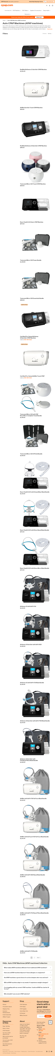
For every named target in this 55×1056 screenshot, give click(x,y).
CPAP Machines (23, 1004)
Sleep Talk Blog (6, 1026)
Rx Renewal (22, 1013)
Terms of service (17, 1051)
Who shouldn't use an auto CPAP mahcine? (17, 994)
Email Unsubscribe (7, 1014)
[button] (50, 33)
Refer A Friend (6, 1028)
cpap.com (7, 1049)
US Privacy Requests (6, 1053)
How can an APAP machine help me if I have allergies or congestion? (24, 972)
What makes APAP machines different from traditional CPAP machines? (25, 967)
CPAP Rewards (6, 1030)
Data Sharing (13, 1053)
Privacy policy (11, 1051)
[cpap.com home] (7, 5)
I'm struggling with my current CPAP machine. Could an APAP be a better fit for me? (26, 988)
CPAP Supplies (23, 1008)
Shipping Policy (6, 1008)
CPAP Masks (23, 1006)
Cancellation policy (39, 1051)
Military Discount (23, 1015)
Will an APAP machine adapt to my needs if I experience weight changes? (26, 982)
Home (4, 20)
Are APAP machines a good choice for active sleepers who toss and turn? (26, 977)
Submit (48, 1016)
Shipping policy (24, 1051)
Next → (38, 957)
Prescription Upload (7, 1006)
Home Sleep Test (24, 1011)
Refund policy (5, 1051)
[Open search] (46, 5)
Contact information (31, 1051)
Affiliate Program (6, 1016)
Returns (4, 1004)
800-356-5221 (28, 339)
